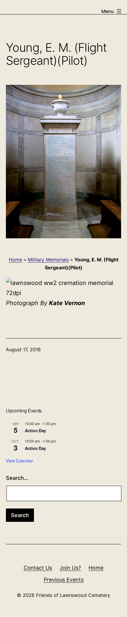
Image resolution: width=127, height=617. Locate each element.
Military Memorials (48, 260)
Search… (17, 478)
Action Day (35, 430)
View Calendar (19, 461)
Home (15, 260)
